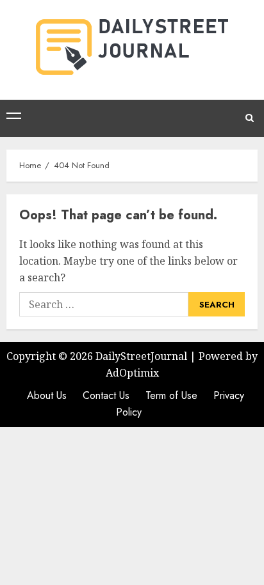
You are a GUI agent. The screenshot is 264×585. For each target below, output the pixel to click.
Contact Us (106, 395)
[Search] (250, 118)
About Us (47, 395)
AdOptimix (132, 373)
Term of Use (171, 395)
